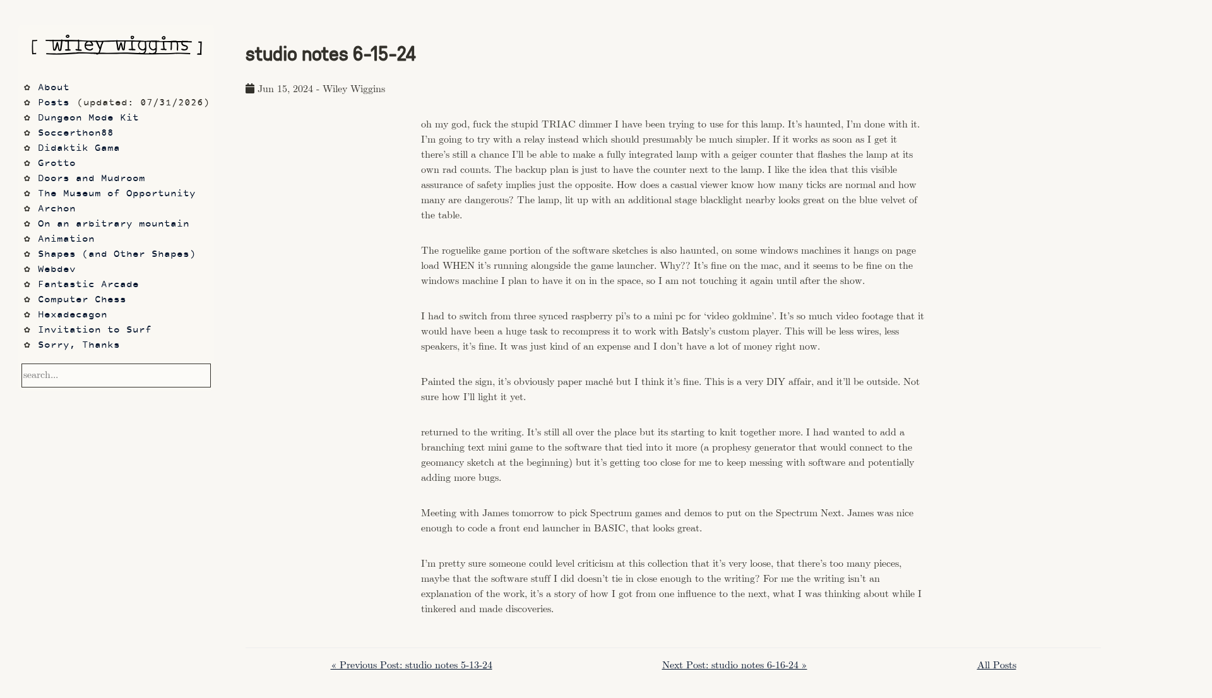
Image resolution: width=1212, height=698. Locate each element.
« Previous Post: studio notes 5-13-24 (411, 665)
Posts (53, 103)
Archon (57, 209)
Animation (66, 239)
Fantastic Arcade (88, 285)
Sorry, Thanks (79, 345)
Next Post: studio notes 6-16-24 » (734, 665)
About (53, 88)
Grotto (57, 163)
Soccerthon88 (76, 133)
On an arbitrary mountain (113, 224)
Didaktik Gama (79, 148)
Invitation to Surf (95, 330)
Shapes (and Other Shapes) (117, 254)
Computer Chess (82, 300)
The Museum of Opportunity (117, 194)
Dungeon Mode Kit (88, 118)
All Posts (996, 665)
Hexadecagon (72, 315)
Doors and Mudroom (91, 179)
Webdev (57, 269)
